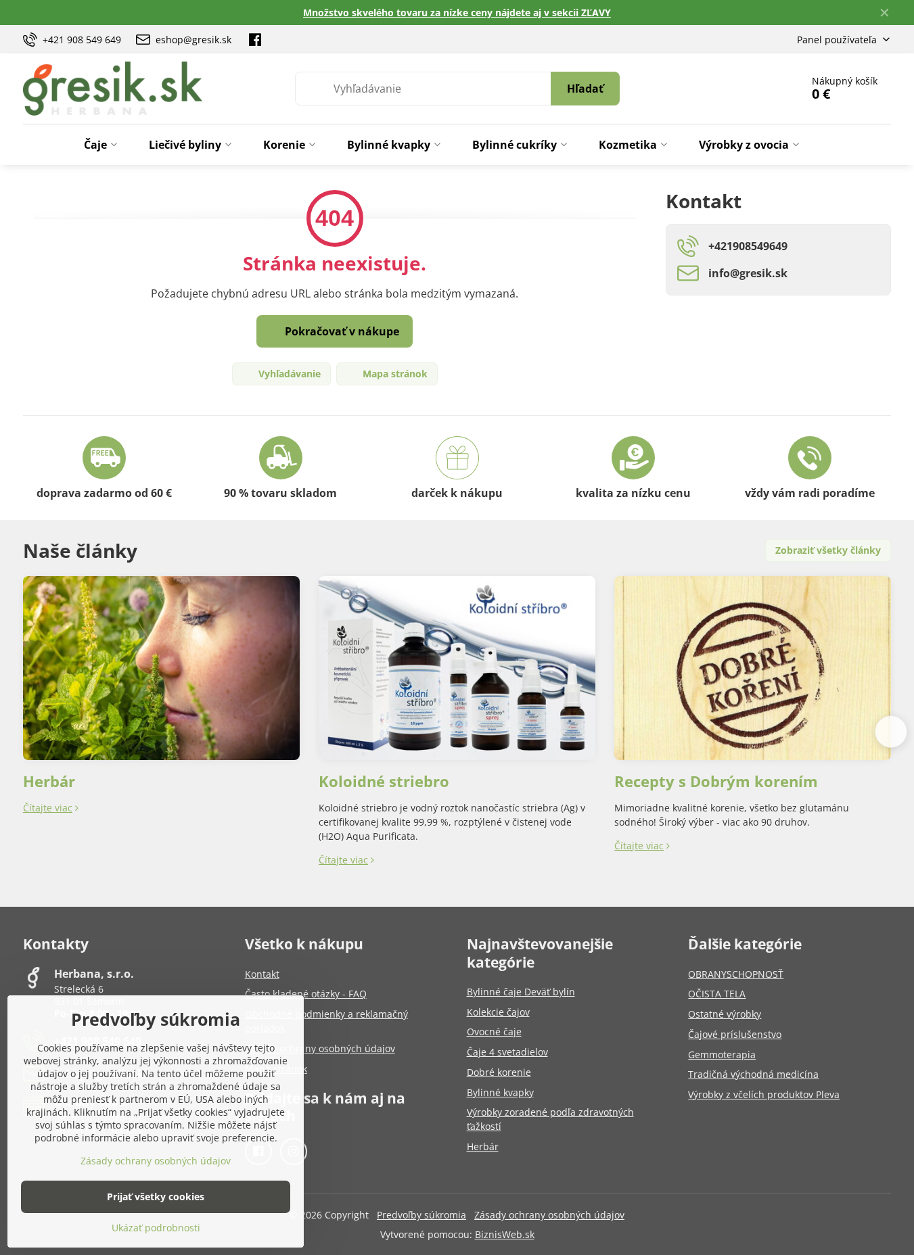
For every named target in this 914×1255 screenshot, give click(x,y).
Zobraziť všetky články (828, 550)
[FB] (255, 39)
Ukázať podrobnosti (156, 1227)
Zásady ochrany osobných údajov (549, 1214)
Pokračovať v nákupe (340, 331)
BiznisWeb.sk (504, 1234)
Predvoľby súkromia (421, 1214)
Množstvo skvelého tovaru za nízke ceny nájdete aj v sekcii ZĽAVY (457, 12)
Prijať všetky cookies (155, 1196)
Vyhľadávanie (288, 373)
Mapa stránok (394, 373)
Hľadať (585, 88)
